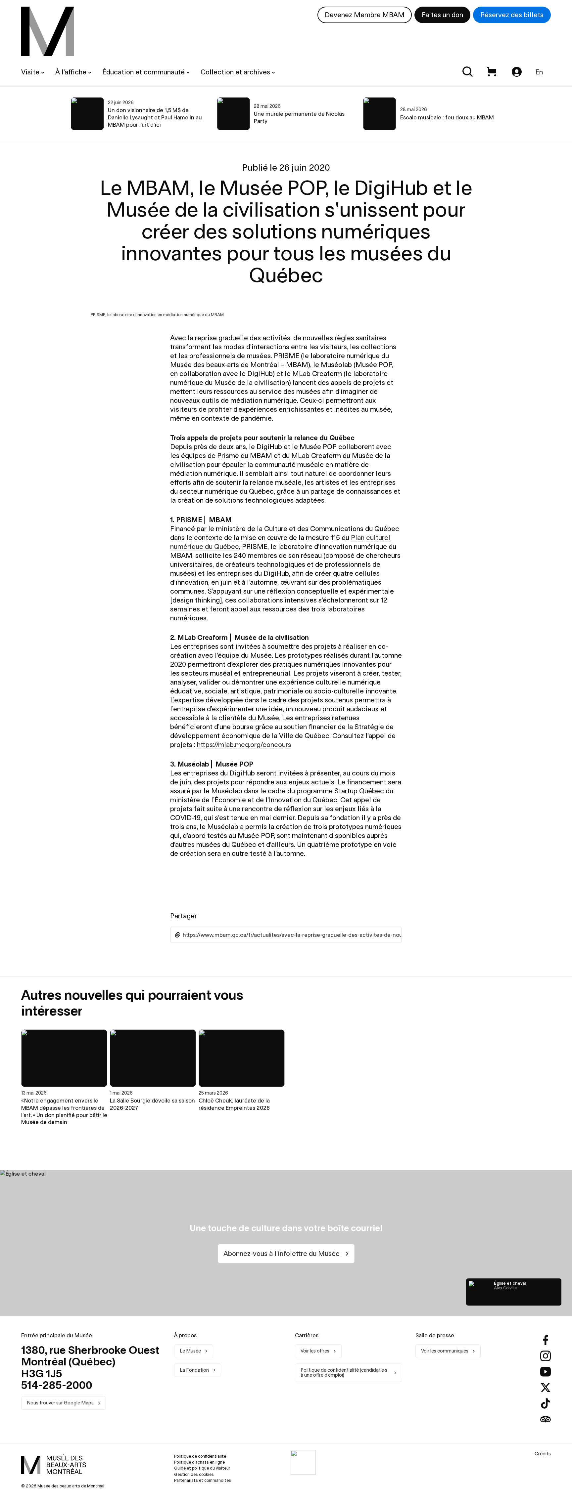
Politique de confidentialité (200, 1456)
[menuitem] (47, 31)
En (539, 72)
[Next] (546, 114)
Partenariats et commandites (202, 1480)
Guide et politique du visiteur (202, 1468)
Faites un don (442, 15)
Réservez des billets (512, 15)
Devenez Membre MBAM (365, 15)
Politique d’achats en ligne (199, 1462)
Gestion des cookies (194, 1474)
